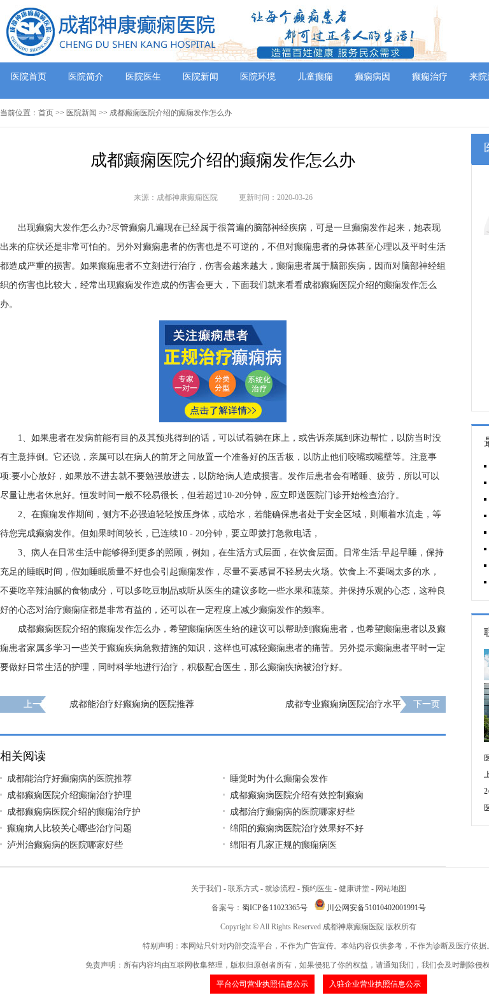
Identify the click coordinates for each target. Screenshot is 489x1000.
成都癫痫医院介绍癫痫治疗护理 (69, 795)
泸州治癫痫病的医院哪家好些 (65, 845)
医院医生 (143, 77)
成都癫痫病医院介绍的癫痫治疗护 (74, 812)
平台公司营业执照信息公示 (262, 984)
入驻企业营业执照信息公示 (375, 984)
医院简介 (86, 77)
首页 (45, 112)
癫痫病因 (372, 77)
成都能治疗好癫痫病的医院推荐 (131, 704)
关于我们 (206, 888)
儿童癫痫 (315, 77)
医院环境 (258, 77)
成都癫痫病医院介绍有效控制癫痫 (297, 795)
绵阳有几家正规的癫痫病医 (283, 845)
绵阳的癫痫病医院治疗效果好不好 (297, 828)
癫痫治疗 (430, 77)
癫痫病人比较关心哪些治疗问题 (69, 828)
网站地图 (391, 888)
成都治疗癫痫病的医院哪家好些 (292, 812)
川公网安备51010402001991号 (376, 907)
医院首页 (28, 77)
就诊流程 (280, 888)
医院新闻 (200, 77)
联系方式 (243, 888)
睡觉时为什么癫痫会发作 (279, 778)
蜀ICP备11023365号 (275, 907)
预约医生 (317, 888)
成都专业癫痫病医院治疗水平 (343, 704)
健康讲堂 (354, 888)
